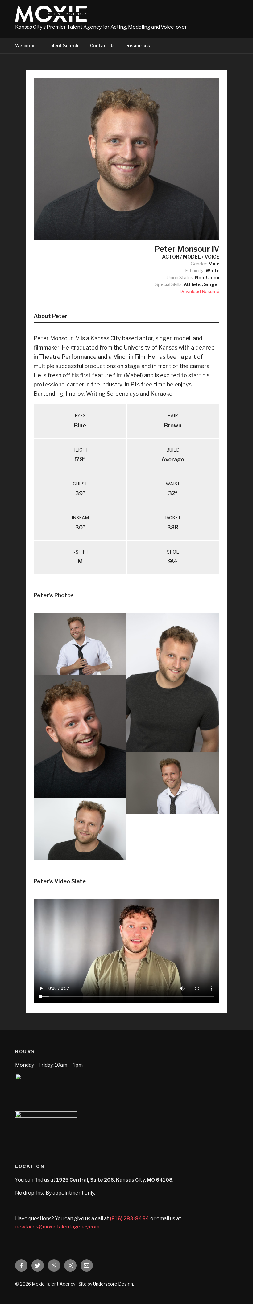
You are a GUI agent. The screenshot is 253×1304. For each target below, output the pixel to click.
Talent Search (63, 45)
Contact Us (102, 45)
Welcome (25, 45)
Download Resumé (199, 291)
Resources (138, 45)
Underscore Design (113, 1283)
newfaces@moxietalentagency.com (57, 1227)
